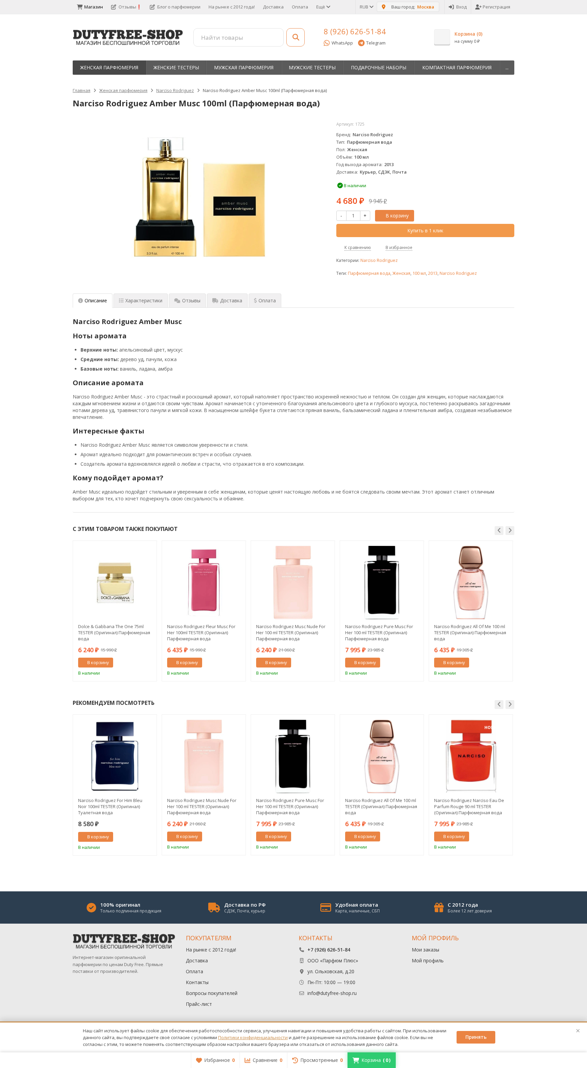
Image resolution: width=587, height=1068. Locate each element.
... (507, 67)
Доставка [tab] (231, 300)
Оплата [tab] (267, 300)
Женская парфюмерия (109, 67)
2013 (433, 273)
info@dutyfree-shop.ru (332, 993)
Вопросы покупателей (211, 993)
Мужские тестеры (312, 67)
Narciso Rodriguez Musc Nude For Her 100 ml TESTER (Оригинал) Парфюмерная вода (290, 632)
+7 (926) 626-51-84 (328, 949)
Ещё (321, 7)
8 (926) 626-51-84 (355, 31)
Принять (475, 1037)
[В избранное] (149, 662)
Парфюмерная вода (369, 273)
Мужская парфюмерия (243, 67)
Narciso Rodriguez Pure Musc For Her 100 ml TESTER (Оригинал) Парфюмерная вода (379, 632)
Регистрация (496, 7)
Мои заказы (425, 949)
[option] (114, 610)
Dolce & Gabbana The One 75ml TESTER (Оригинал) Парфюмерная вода (114, 632)
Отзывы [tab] (191, 300)
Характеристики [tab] (143, 300)
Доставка (273, 7)
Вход (461, 7)
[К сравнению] (139, 662)
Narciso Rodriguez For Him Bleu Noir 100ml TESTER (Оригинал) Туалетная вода (110, 806)
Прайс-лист (199, 1004)
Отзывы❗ (130, 7)
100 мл (419, 273)
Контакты (197, 982)
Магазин (93, 7)
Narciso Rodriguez (379, 260)
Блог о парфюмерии (178, 7)
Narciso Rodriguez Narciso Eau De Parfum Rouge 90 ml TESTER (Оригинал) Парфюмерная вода (469, 806)
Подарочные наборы (378, 67)
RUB (364, 7)
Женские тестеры (176, 67)
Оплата (300, 7)
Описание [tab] (96, 300)
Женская (401, 273)
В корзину (397, 215)
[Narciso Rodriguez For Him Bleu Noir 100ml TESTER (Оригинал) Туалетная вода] (115, 756)
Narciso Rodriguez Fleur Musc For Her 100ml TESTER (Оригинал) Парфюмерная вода (201, 632)
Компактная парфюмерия (457, 67)
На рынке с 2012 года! (232, 7)
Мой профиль (428, 960)
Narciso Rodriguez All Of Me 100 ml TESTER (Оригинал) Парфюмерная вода (470, 632)
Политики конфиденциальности (253, 1037)
